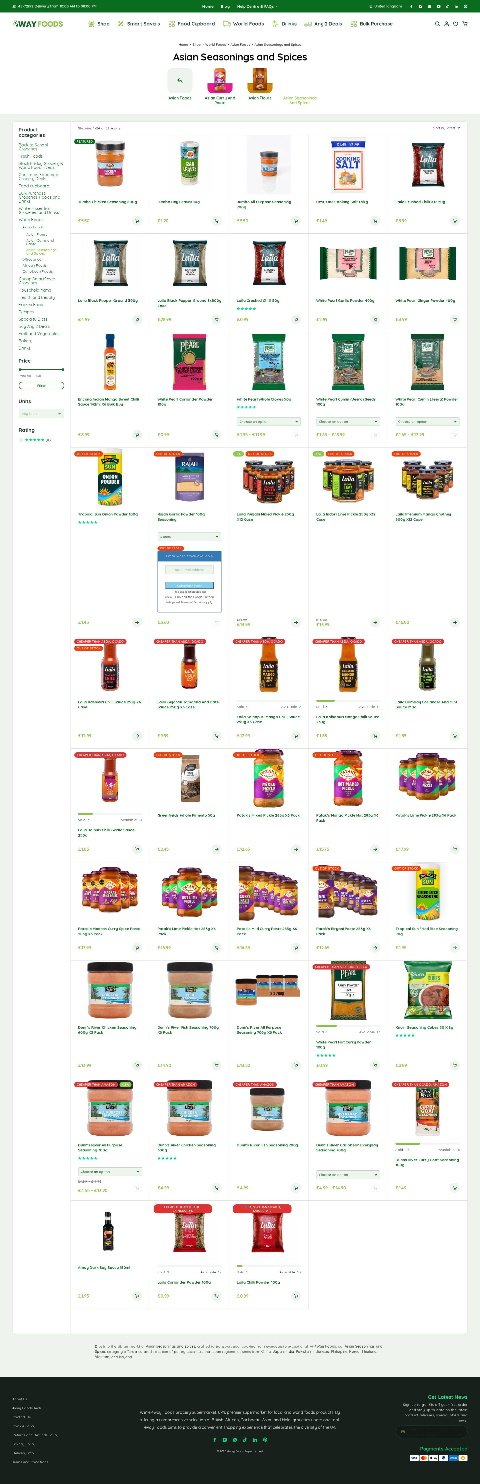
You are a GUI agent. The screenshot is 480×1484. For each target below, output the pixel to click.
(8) (54, 440)
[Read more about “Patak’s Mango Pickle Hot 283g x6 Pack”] (375, 849)
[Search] (437, 23)
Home (208, 6)
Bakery (25, 340)
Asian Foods (240, 44)
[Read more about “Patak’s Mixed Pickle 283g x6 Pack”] (296, 849)
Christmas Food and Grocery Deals (38, 176)
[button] (137, 221)
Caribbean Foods (37, 271)
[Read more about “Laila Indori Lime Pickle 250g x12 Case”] (375, 622)
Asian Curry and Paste (40, 242)
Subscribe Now (189, 585)
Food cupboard (34, 185)
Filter (41, 386)
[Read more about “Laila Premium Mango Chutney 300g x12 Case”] (455, 622)
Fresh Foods (31, 156)
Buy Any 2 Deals (34, 326)
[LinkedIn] (456, 6)
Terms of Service (192, 602)
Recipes (26, 311)
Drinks (289, 23)
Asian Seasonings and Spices (41, 252)
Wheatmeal (32, 259)
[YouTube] (438, 6)
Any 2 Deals (328, 23)
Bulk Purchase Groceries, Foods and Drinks (39, 197)
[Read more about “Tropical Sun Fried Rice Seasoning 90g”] (455, 948)
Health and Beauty (37, 297)
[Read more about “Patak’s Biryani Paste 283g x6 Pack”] (375, 948)
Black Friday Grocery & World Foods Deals (41, 165)
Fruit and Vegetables (39, 333)
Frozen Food (31, 304)
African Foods (34, 265)
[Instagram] (420, 6)
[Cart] (464, 24)
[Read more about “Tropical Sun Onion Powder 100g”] (137, 622)
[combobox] (41, 413)
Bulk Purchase (376, 23)
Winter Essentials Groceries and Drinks (39, 210)
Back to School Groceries (33, 146)
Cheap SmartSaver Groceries (37, 280)
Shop (103, 23)
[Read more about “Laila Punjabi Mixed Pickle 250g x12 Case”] (296, 622)
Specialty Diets (33, 319)
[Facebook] (411, 6)
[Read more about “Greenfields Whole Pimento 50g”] (217, 849)
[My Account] (446, 23)
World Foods (248, 23)
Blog (225, 6)
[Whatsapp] (429, 6)
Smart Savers (143, 23)
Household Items (35, 290)
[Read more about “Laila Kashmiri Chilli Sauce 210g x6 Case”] (137, 736)
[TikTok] (447, 6)
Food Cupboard (196, 23)
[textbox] (41, 414)
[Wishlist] (455, 24)
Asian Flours (36, 234)
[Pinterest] (465, 6)
